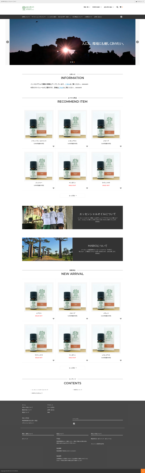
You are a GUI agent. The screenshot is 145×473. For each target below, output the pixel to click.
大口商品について (77, 16)
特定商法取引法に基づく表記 (29, 420)
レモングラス (72, 141)
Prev (7, 42)
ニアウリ (39, 313)
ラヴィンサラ (106, 182)
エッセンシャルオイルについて (40, 389)
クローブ (106, 141)
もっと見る (72, 195)
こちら (67, 84)
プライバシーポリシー (28, 423)
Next (137, 42)
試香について (26, 16)
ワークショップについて (39, 16)
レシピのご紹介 (52, 16)
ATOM (27, 418)
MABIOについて (78, 389)
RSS (23, 418)
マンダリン (72, 182)
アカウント (140, 1)
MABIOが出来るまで (37, 393)
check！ (97, 221)
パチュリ (106, 313)
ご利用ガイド (88, 16)
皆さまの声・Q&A (63, 16)
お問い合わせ (98, 16)
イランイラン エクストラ (38, 141)
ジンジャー (38, 182)
